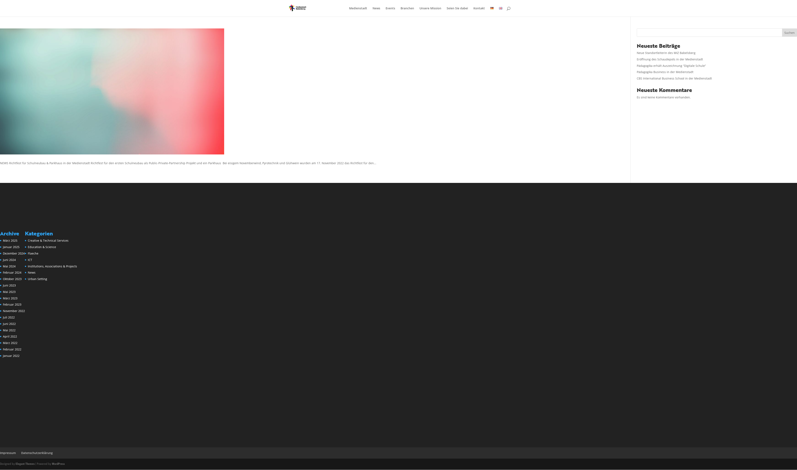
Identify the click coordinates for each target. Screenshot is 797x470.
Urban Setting (37, 279)
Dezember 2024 (14, 253)
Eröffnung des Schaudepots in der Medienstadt (670, 59)
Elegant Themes (25, 464)
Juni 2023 (9, 285)
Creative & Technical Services (48, 240)
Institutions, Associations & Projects (52, 266)
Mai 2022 (9, 330)
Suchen (789, 33)
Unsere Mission (430, 8)
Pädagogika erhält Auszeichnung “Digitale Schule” (671, 66)
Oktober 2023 (12, 279)
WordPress (58, 464)
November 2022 (14, 311)
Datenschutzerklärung (37, 453)
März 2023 (10, 298)
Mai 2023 (9, 292)
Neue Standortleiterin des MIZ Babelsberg (666, 53)
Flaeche (33, 253)
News (376, 8)
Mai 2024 (9, 266)
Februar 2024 (12, 272)
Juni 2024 (9, 260)
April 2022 (10, 336)
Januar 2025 (11, 247)
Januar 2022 (11, 356)
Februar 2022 (12, 349)
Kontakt (479, 8)
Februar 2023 (12, 304)
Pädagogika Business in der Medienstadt (665, 72)
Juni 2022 (9, 324)
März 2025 (10, 240)
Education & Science (42, 247)
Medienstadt (358, 8)
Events (390, 8)
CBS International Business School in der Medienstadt (674, 78)
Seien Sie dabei (457, 8)
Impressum (8, 453)
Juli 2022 (9, 317)
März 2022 (10, 343)
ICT (30, 260)
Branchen (407, 8)
